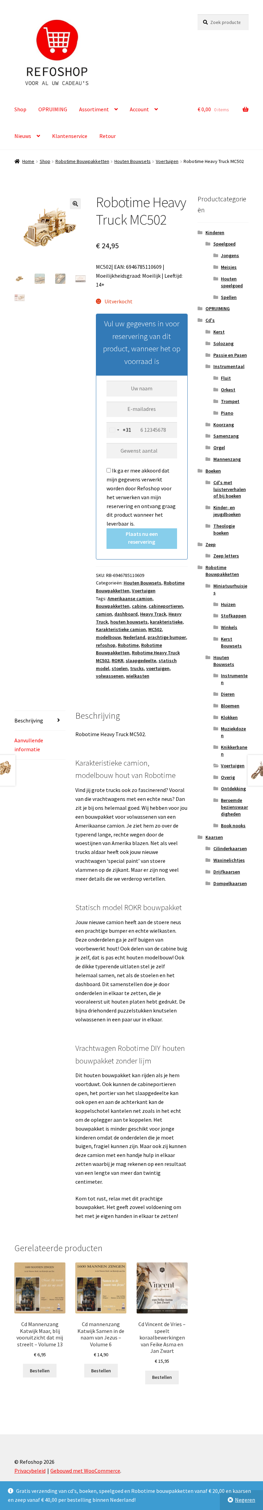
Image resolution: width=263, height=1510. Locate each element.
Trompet (230, 401)
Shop (20, 109)
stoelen (120, 668)
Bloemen (230, 706)
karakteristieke (166, 622)
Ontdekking (233, 788)
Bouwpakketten (112, 606)
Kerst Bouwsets (231, 642)
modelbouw (108, 637)
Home (28, 161)
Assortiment (94, 109)
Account (139, 109)
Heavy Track (153, 614)
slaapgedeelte (141, 660)
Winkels (229, 627)
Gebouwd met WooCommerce (85, 1470)
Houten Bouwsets (132, 161)
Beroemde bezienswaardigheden (234, 807)
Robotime (128, 645)
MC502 (155, 629)
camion (104, 614)
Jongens (230, 255)
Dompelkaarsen (230, 883)
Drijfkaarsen (226, 872)
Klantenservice (69, 136)
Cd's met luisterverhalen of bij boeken (229, 489)
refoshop (105, 645)
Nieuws (22, 136)
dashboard (126, 614)
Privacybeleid (30, 1470)
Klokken (229, 717)
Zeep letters (226, 556)
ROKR (117, 660)
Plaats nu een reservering (142, 537)
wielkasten (137, 676)
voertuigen (158, 668)
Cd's (210, 320)
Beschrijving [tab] (28, 720)
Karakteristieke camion (121, 629)
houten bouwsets (129, 622)
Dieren (228, 694)
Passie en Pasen (230, 355)
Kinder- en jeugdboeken (227, 510)
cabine (139, 606)
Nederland (134, 637)
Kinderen (214, 232)
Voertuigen (167, 161)
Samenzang (226, 436)
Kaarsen (214, 837)
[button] (75, 203)
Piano (227, 413)
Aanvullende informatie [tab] (28, 745)
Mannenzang (227, 459)
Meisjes (229, 267)
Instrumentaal (229, 366)
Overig (228, 777)
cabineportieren (166, 606)
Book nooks (233, 825)
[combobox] (119, 430)
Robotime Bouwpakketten (82, 161)
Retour (107, 136)
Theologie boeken (224, 529)
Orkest (228, 390)
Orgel (219, 447)
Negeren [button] (245, 1499)
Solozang (223, 343)
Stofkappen (233, 616)
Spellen (229, 297)
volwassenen (110, 676)
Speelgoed (224, 244)
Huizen (228, 604)
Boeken (213, 471)
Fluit (226, 378)
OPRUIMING (52, 109)
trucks (137, 668)
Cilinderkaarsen (230, 848)
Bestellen (40, 1371)
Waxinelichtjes (229, 860)
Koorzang (223, 424)
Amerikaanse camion (130, 598)
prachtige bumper (167, 637)
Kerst (219, 332)
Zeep (210, 544)
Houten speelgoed (232, 282)
